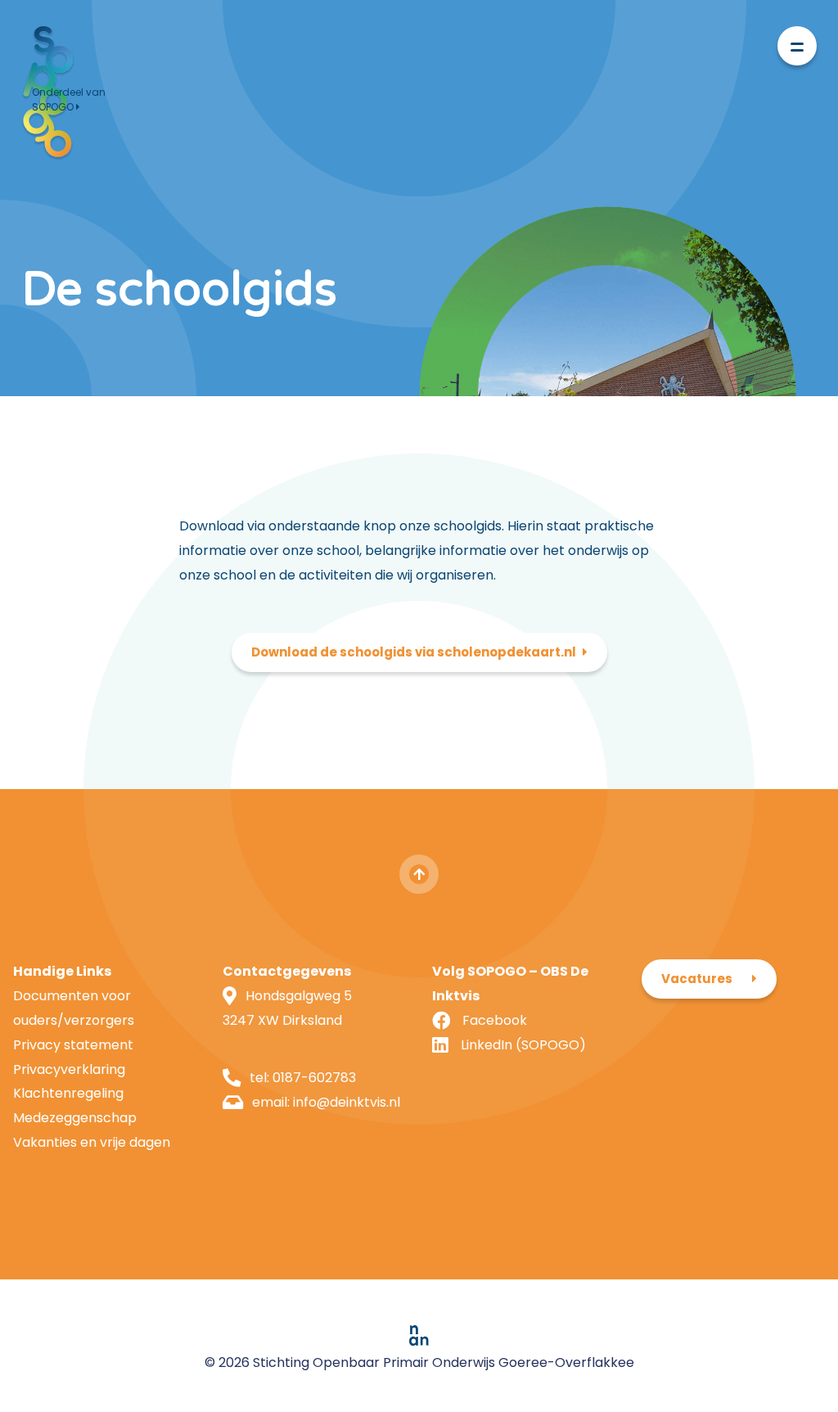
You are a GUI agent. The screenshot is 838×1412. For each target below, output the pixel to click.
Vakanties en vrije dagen (91, 1142)
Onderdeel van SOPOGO (69, 99)
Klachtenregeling (68, 1093)
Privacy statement (73, 1044)
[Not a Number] (419, 1335)
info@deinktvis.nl (346, 1102)
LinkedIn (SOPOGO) (523, 1044)
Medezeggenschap (75, 1117)
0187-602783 (314, 1077)
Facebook (494, 1020)
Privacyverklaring (69, 1069)
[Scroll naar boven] (419, 874)
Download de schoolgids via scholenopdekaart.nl (413, 652)
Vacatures (696, 978)
